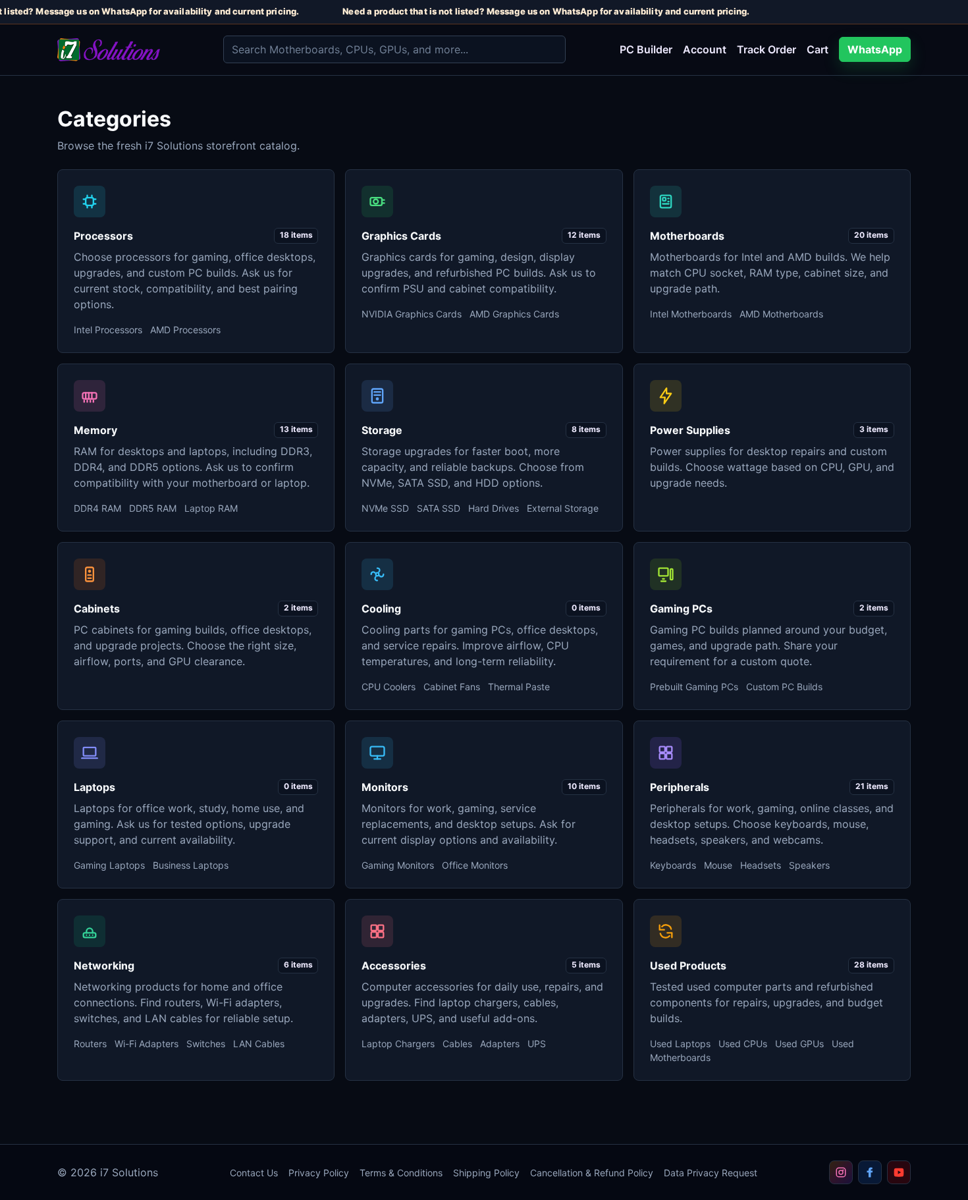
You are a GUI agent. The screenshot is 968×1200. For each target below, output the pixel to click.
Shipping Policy (486, 1172)
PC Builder (646, 49)
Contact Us (254, 1172)
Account (704, 49)
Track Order (766, 49)
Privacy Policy (318, 1172)
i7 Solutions (129, 1172)
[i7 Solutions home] (129, 50)
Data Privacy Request (710, 1172)
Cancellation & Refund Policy (591, 1172)
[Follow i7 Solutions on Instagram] (841, 1172)
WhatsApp (874, 49)
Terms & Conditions (401, 1172)
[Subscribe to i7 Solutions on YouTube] (899, 1172)
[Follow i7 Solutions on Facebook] (870, 1172)
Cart (817, 49)
